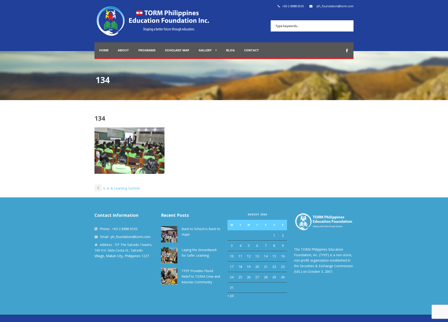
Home (103, 50)
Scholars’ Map (177, 50)
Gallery (205, 50)
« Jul (231, 295)
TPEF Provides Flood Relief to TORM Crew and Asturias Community (201, 276)
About (123, 50)
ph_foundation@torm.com (335, 6)
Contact (251, 50)
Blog (230, 50)
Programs (147, 50)
